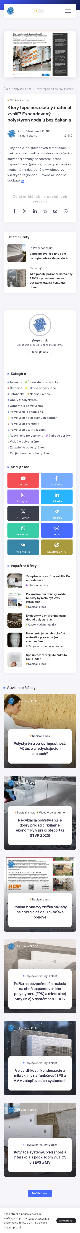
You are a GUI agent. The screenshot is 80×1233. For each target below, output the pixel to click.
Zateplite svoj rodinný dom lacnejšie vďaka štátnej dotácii (50, 256)
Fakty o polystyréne (42, 388)
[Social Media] (23, 480)
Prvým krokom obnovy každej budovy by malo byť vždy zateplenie (46, 598)
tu (22, 180)
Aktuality (16, 382)
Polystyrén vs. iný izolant (28, 429)
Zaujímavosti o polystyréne (29, 453)
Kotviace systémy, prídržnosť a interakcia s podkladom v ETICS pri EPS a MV (40, 1157)
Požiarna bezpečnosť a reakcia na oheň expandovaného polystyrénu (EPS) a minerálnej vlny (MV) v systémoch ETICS (40, 991)
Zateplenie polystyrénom (28, 447)
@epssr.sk (40, 340)
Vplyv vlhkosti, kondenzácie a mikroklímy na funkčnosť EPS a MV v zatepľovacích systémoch (40, 1075)
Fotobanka (17, 394)
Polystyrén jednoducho (26, 412)
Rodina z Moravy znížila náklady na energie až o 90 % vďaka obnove (40, 912)
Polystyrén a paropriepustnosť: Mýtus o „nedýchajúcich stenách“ (40, 748)
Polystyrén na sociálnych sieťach (33, 417)
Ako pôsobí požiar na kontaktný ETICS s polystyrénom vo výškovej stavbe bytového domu (51, 280)
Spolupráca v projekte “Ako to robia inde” (46, 657)
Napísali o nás (23, 89)
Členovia (16, 388)
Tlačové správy (59, 435)
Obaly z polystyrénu (24, 400)
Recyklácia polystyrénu (26, 435)
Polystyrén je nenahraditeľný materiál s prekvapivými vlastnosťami (45, 637)
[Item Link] (14, 580)
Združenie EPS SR (37, 131)
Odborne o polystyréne (26, 406)
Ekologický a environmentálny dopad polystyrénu (46, 617)
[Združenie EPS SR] (11, 11)
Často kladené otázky (43, 382)
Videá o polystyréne (24, 441)
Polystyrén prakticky (24, 423)
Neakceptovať (12, 1227)
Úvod (7, 89)
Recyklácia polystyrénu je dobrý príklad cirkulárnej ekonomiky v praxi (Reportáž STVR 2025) (40, 828)
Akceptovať (66, 1220)
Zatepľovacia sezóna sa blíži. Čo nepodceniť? (48, 578)
